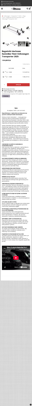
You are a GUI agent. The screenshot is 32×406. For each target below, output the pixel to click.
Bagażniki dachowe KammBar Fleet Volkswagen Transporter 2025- (13, 18)
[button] (30, 8)
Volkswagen (7, 16)
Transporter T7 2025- (16, 16)
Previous (3, 43)
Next (30, 43)
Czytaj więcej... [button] (26, 64)
